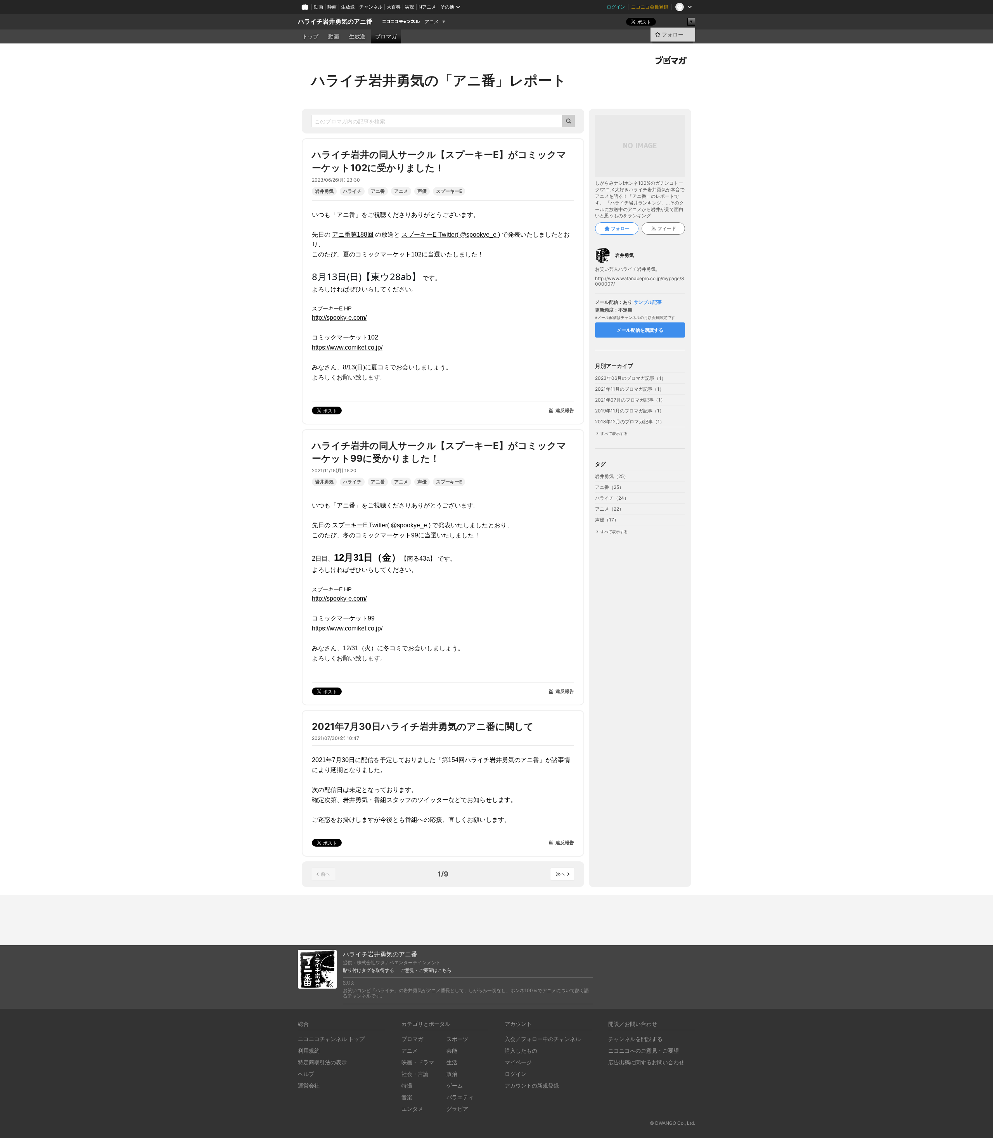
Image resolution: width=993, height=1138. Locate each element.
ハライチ (352, 191)
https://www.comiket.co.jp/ (347, 347)
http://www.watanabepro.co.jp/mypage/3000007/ (639, 281)
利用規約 (309, 1050)
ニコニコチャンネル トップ (331, 1039)
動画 (318, 7)
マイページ (518, 1062)
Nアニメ (427, 7)
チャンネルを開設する (635, 1039)
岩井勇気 (324, 191)
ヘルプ (306, 1073)
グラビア (457, 1108)
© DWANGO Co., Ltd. (672, 1123)
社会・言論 (415, 1073)
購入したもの (521, 1050)
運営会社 (309, 1085)
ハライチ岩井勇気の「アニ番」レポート (438, 80)
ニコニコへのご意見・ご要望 (643, 1050)
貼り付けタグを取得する (368, 970)
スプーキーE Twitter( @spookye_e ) (450, 234)
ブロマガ (386, 36)
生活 (451, 1062)
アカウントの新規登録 (532, 1085)
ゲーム (454, 1085)
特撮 (406, 1085)
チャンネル (370, 7)
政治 (451, 1073)
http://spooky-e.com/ (339, 317)
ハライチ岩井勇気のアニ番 (335, 21)
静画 (332, 7)
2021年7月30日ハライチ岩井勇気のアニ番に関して (423, 726)
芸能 (451, 1050)
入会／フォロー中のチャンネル (543, 1039)
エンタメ (412, 1108)
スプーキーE (449, 191)
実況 (409, 7)
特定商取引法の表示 (322, 1062)
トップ (310, 36)
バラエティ (460, 1097)
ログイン (616, 7)
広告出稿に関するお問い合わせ (646, 1062)
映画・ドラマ (417, 1062)
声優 (422, 191)
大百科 (394, 7)
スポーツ (457, 1039)
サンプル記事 (648, 302)
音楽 (406, 1097)
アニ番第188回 (353, 234)
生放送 (348, 7)
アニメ (432, 21)
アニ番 (378, 191)
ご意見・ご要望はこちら (426, 970)
